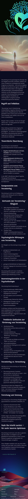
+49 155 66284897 (5, 485)
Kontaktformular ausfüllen (7, 482)
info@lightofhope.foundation (7, 479)
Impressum (21, 496)
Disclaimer (3, 496)
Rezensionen (4, 494)
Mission (16, 491)
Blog (15, 494)
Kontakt (3, 477)
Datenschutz (13, 496)
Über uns (3, 489)
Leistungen (16, 489)
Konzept (3, 491)
